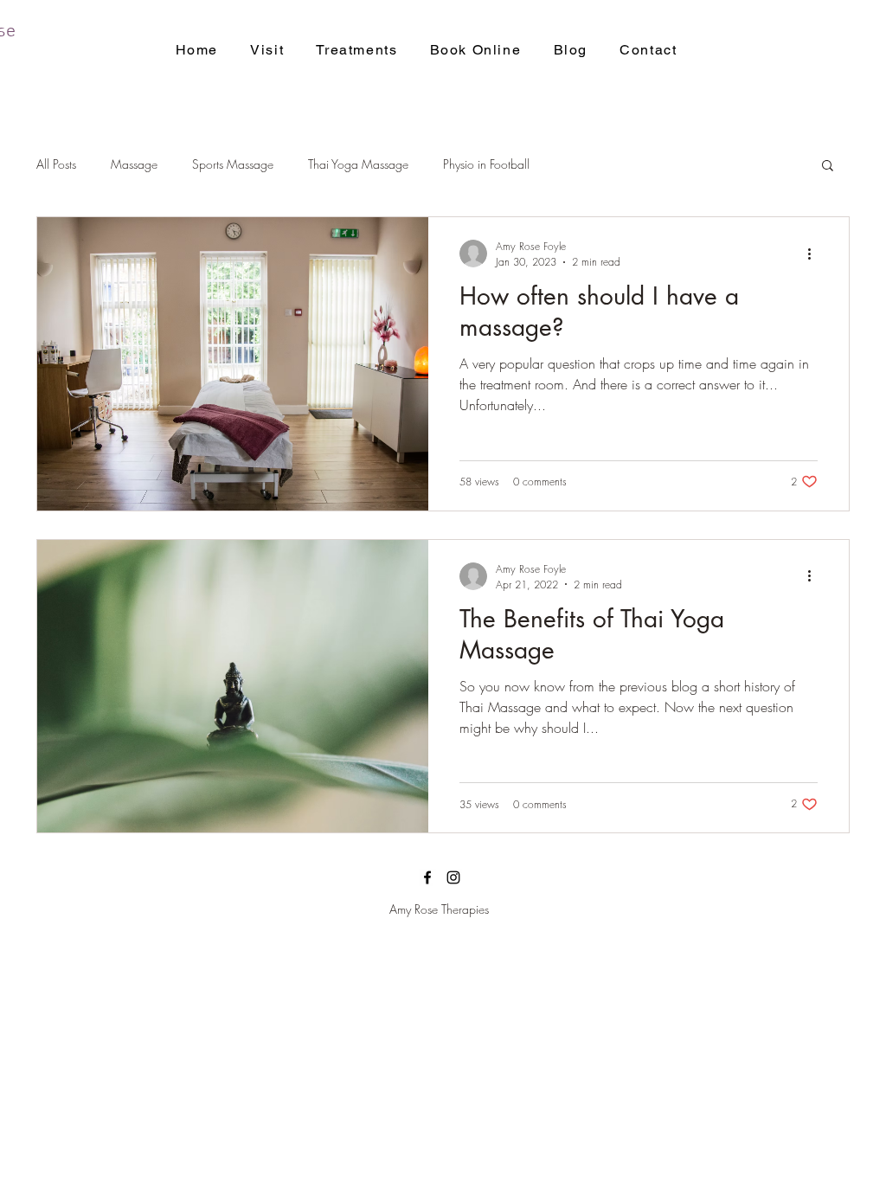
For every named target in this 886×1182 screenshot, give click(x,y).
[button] (827, 166)
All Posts (56, 164)
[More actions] (815, 253)
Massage (134, 164)
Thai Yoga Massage (358, 164)
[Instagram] (453, 877)
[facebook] (427, 877)
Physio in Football (486, 164)
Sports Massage (232, 164)
